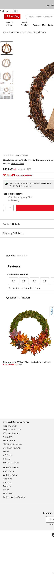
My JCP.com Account (12, 429)
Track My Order (10, 426)
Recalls (6, 451)
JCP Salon (7, 482)
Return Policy (9, 440)
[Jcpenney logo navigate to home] (12, 16)
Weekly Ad (7, 478)
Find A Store (8, 471)
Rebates (6, 459)
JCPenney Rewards (11, 433)
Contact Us (8, 437)
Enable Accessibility (8, 11)
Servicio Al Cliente (11, 462)
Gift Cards (7, 455)
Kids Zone (7, 493)
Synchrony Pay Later (12, 448)
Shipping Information (12, 444)
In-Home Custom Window (14, 497)
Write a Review (21, 155)
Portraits (7, 486)
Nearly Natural (17, 163)
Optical (6, 489)
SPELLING (28, 175)
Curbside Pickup (10, 475)
